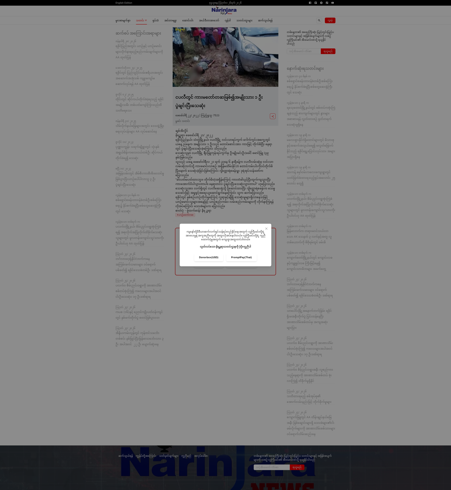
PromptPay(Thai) (241, 257)
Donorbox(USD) (208, 257)
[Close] (266, 228)
